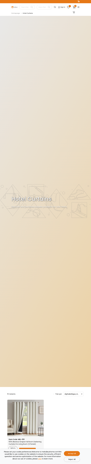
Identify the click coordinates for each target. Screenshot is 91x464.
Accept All (72, 453)
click (40, 459)
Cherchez (32, 7)
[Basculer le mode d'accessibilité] (79, 1)
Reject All (71, 459)
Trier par (58, 394)
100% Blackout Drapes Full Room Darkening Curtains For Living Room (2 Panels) (25, 443)
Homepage (15, 13)
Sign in (62, 7)
